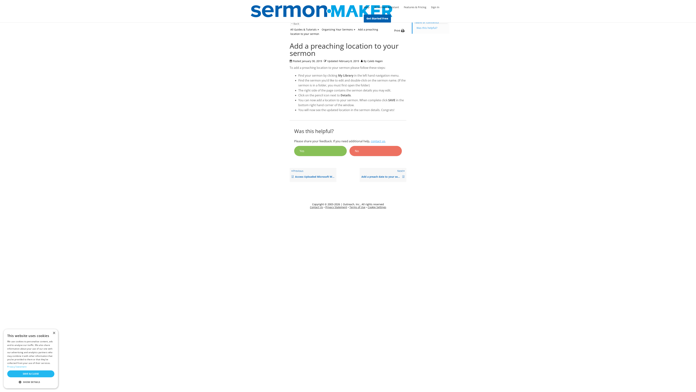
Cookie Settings (377, 207)
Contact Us (316, 207)
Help (367, 7)
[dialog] (31, 358)
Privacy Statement (336, 207)
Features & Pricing (415, 7)
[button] (30, 382)
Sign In (435, 7)
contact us (378, 141)
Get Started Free (377, 18)
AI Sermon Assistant (386, 7)
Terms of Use (357, 207)
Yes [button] (302, 151)
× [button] (54, 333)
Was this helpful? (427, 28)
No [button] (357, 151)
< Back (295, 23)
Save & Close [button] (31, 373)
